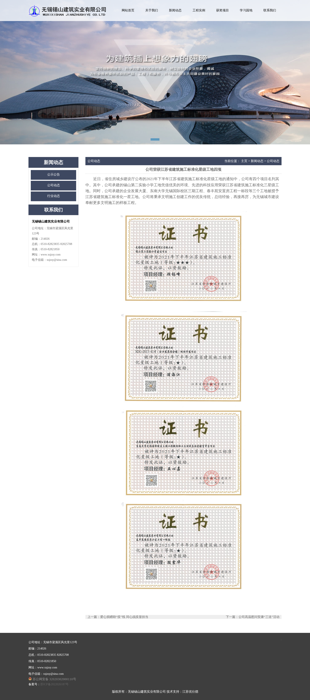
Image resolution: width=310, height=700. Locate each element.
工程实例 (199, 10)
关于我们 (151, 10)
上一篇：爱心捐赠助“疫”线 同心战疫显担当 (118, 617)
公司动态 (53, 185)
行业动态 (53, 196)
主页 (244, 161)
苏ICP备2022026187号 (54, 684)
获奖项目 (222, 10)
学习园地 (246, 10)
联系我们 (269, 10)
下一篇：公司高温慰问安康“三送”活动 (252, 617)
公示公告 (53, 174)
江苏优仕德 (190, 691)
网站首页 (128, 10)
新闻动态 (175, 10)
